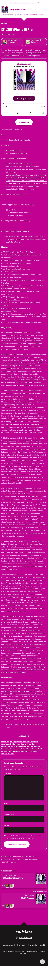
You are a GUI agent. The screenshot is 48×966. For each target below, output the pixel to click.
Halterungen (15, 744)
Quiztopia (4, 751)
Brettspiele (5, 742)
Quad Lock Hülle (37, 749)
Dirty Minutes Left (18, 9)
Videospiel (33, 751)
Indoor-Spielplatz (7, 746)
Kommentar (8, 773)
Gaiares (26, 742)
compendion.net (8, 15)
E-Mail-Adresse (9, 814)
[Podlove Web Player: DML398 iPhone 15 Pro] (24, 88)
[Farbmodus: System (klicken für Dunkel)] (38, 3)
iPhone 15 (30, 746)
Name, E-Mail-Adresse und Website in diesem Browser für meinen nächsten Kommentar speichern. (25, 837)
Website (6, 825)
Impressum (21, 945)
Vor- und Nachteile (7, 754)
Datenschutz (32, 945)
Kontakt (42, 945)
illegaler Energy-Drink (28, 744)
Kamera (37, 746)
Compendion (25, 3)
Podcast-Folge (26, 749)
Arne (7, 951)
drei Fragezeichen (16, 742)
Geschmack (33, 742)
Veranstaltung (24, 751)
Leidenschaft (6, 749)
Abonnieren (24, 122)
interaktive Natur (20, 746)
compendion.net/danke (37, 53)
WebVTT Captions (27, 724)
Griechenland (6, 744)
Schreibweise (13, 751)
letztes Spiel (15, 749)
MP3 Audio (17, 724)
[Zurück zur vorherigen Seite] (42, 961)
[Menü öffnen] (45, 9)
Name (6, 803)
